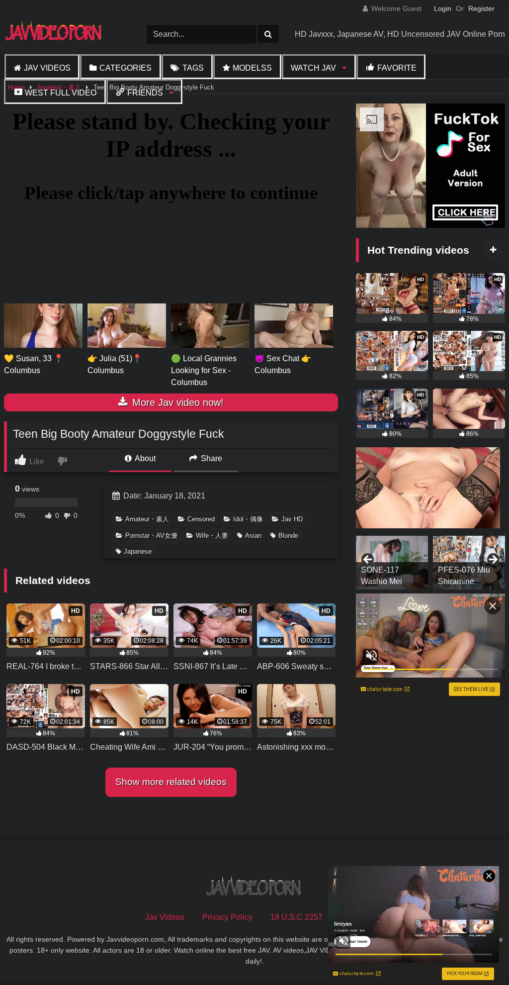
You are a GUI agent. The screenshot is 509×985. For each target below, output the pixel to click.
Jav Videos (47, 68)
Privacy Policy (227, 917)
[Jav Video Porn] (60, 34)
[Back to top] (478, 955)
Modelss (252, 68)
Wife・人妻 (212, 535)
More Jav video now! (176, 402)
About (144, 458)
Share (210, 458)
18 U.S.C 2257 (296, 917)
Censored (201, 519)
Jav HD (292, 519)
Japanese (138, 551)
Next (492, 560)
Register (481, 8)
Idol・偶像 (248, 519)
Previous (368, 560)
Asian (253, 535)
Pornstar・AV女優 (151, 535)
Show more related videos (171, 782)
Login (442, 8)
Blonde (288, 535)
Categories (125, 68)
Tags (193, 68)
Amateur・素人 (147, 519)
